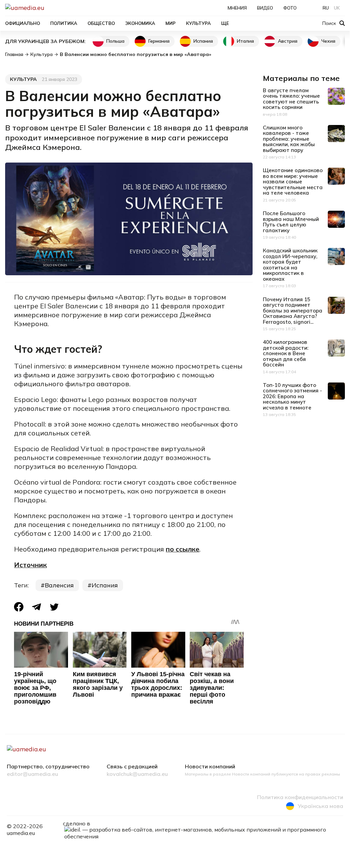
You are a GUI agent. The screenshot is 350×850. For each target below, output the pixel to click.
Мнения (237, 8)
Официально (22, 23)
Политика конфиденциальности (300, 797)
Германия (159, 41)
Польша (115, 41)
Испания (203, 41)
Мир (170, 23)
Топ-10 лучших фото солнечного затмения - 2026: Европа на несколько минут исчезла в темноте (292, 396)
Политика (63, 23)
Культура (198, 23)
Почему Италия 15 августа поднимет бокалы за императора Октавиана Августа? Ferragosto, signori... (292, 310)
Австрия (287, 41)
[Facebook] (18, 606)
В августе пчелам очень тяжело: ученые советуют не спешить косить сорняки (291, 99)
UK (337, 8)
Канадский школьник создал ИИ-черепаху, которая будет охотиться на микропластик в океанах (290, 264)
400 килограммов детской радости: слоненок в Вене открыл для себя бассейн (285, 353)
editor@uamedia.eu (32, 774)
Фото (290, 8)
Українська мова (320, 806)
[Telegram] (36, 607)
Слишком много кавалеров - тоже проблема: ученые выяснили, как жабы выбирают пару (289, 138)
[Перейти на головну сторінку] (48, 8)
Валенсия (59, 585)
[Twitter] (54, 607)
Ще (225, 23)
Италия (245, 41)
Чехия (328, 41)
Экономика (140, 23)
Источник (30, 564)
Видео (265, 8)
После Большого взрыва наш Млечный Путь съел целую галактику (291, 222)
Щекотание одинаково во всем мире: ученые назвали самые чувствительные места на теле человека (293, 181)
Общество (101, 23)
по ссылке (182, 549)
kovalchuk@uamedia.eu (137, 774)
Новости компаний (210, 767)
